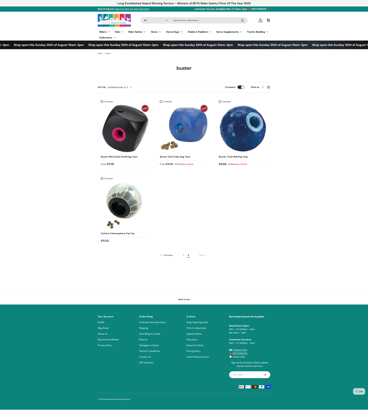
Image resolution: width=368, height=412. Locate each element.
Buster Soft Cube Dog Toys (175, 156)
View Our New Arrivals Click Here (131, 9)
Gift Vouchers (146, 362)
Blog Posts (103, 328)
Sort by (102, 87)
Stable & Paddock (198, 31)
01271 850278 (240, 353)
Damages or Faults (149, 345)
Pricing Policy (193, 351)
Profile (101, 322)
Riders (103, 31)
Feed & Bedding (256, 31)
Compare (230, 87)
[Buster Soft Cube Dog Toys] (184, 128)
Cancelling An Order (149, 333)
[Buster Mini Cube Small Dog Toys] (125, 128)
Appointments (194, 333)
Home (100, 53)
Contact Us (145, 356)
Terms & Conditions (149, 351)
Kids (117, 31)
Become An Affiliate (108, 339)
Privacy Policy (105, 345)
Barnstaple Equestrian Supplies (117, 399)
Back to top (184, 299)
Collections (105, 37)
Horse (154, 31)
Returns (143, 339)
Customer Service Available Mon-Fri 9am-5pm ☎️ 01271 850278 (230, 9)
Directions (191, 339)
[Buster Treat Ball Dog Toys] (243, 128)
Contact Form (240, 349)
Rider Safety (135, 31)
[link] (204, 255)
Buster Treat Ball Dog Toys (233, 156)
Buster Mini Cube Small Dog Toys (119, 156)
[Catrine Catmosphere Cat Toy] (125, 205)
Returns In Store (194, 345)
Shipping (143, 328)
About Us (103, 333)
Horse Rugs (172, 31)
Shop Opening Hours (197, 322)
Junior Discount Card (197, 356)
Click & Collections (196, 328)
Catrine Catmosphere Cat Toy (118, 233)
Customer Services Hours (152, 322)
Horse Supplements (227, 31)
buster (108, 53)
